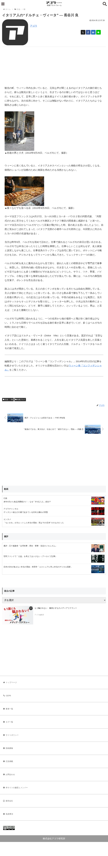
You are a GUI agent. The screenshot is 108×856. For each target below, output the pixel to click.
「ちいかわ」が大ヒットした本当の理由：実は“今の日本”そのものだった (34, 523)
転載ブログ (21, 399)
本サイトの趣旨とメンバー (17, 788)
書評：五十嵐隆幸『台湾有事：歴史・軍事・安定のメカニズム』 (30, 546)
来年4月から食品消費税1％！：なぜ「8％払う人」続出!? (27, 502)
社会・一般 (9, 399)
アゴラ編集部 (39, 615)
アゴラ (33, 26)
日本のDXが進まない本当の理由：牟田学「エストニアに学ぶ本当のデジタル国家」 (38, 567)
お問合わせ (10, 774)
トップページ (11, 682)
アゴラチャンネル (11, 509)
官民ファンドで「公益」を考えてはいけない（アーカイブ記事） (30, 556)
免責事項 (9, 814)
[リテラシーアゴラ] (17, 615)
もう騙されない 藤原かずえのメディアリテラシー (56, 608)
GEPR (8, 696)
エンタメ (7, 519)
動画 (6, 489)
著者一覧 (9, 709)
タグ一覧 (9, 722)
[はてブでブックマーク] (93, 32)
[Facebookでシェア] (88, 32)
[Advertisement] (54, 65)
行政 (5, 498)
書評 (6, 536)
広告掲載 (9, 761)
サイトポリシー (12, 735)
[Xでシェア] (83, 32)
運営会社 (9, 801)
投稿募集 (9, 748)
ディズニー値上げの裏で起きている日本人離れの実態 (26, 512)
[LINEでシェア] (98, 32)
